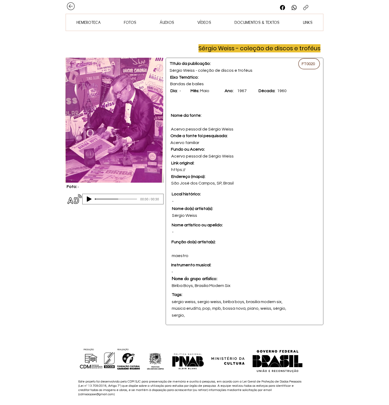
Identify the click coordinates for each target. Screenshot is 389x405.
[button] (114, 120)
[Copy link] (305, 7)
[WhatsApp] (294, 7)
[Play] (89, 199)
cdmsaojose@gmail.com (96, 394)
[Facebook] (282, 7)
